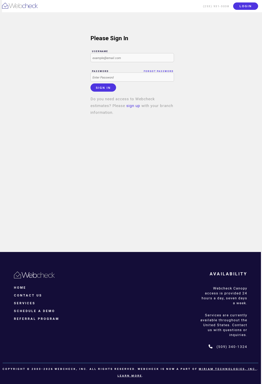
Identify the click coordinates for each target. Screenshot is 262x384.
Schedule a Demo (34, 311)
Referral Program (36, 319)
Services (24, 303)
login (245, 6)
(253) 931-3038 (216, 6)
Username (100, 51)
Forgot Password (159, 71)
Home (20, 287)
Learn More (129, 375)
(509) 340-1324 (230, 347)
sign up (133, 105)
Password (100, 71)
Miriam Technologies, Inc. (228, 368)
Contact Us (28, 295)
